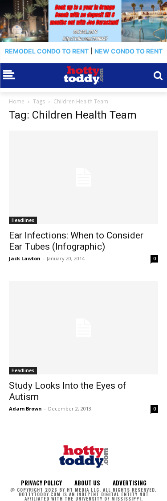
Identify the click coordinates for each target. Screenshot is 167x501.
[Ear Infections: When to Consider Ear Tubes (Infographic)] (83, 177)
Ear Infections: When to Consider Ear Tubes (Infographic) (76, 241)
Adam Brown (25, 408)
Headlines (23, 220)
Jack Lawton (25, 258)
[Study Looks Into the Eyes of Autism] (83, 328)
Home (16, 101)
